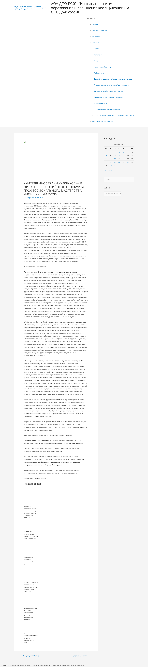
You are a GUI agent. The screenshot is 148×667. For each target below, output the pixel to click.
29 (111, 165)
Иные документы (100, 103)
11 (123, 156)
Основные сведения (99, 31)
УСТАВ (96, 49)
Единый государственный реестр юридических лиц (113, 79)
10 (119, 156)
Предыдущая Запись (30, 656)
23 (115, 162)
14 (106, 159)
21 (106, 162)
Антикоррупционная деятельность (107, 109)
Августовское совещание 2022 (103, 121)
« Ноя (106, 171)
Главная (95, 25)
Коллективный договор (102, 67)
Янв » (111, 171)
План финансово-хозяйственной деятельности (111, 85)
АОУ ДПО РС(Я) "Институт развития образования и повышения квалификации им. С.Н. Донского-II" (90, 8)
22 (111, 162)
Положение (98, 55)
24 (119, 162)
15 (110, 159)
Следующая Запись (82, 656)
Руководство (96, 37)
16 (115, 159)
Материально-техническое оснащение (108, 97)
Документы (96, 43)
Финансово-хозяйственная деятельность (109, 91)
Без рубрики (28, 198)
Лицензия (97, 61)
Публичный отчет (100, 73)
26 (128, 162)
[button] (91, 19)
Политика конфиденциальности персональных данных (114, 115)
